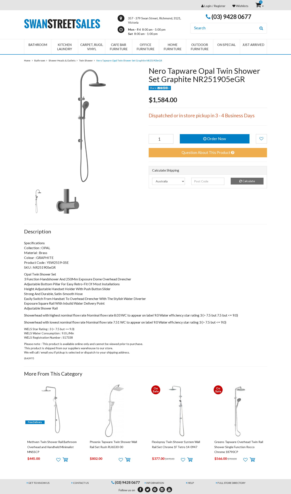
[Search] (261, 28)
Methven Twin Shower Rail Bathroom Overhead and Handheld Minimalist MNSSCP (52, 447)
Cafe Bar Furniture (119, 47)
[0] (258, 6)
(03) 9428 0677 (230, 16)
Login (208, 6)
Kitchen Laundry (64, 47)
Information (155, 482)
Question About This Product (206, 152)
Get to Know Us (38, 482)
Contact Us (81, 482)
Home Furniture (173, 47)
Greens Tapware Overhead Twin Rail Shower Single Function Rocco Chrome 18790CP (238, 447)
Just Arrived (253, 45)
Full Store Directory (231, 482)
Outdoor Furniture (200, 47)
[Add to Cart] (65, 460)
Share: (153, 87)
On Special (226, 45)
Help (191, 482)
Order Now (216, 138)
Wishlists (241, 6)
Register (219, 6)
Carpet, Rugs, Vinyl (91, 47)
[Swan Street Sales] (62, 23)
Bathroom (37, 45)
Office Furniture (145, 47)
